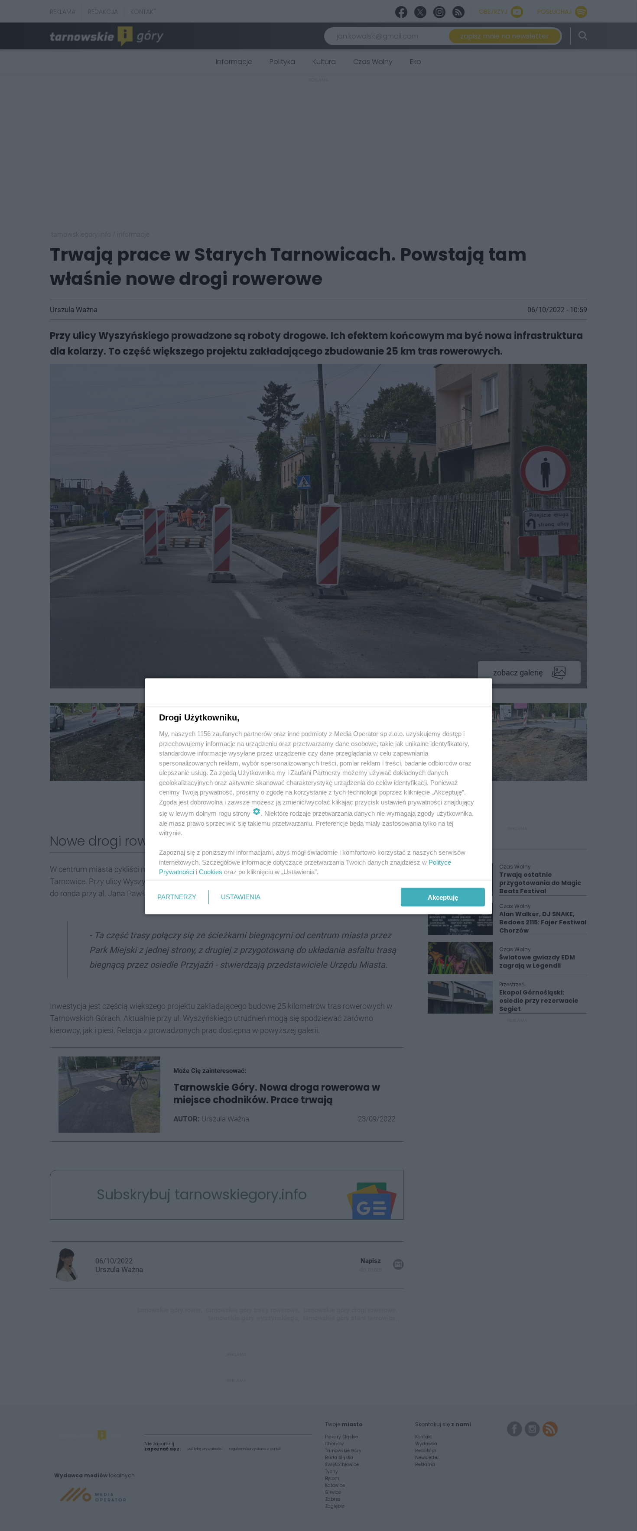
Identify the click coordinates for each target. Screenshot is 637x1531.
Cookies (210, 871)
